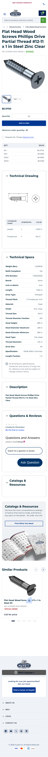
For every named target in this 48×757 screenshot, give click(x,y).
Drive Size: (10, 347)
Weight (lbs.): (11, 266)
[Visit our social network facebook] (6, 731)
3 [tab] (24, 621)
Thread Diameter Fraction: (18, 318)
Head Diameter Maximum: (18, 328)
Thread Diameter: (14, 342)
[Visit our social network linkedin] (26, 731)
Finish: (8, 309)
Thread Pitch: (12, 299)
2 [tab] (18, 621)
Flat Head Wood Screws (35, 27)
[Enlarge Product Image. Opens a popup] (29, 600)
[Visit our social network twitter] (16, 731)
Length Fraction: (13, 356)
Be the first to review (15, 430)
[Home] (15, 13)
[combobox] (24, 20)
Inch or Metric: (12, 285)
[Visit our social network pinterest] (21, 731)
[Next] (43, 569)
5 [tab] (35, 621)
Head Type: (11, 337)
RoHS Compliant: (13, 271)
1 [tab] (13, 621)
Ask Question (30, 462)
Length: (9, 290)
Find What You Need (24, 523)
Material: (9, 304)
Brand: (9, 280)
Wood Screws (15, 27)
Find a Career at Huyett (24, 690)
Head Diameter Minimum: (17, 332)
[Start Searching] (43, 20)
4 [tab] (29, 621)
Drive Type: (11, 295)
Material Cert (28, 137)
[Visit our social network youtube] (11, 731)
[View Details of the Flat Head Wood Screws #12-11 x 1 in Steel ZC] (22, 585)
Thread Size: (11, 313)
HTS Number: (12, 276)
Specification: (12, 351)
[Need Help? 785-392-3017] (44, 4)
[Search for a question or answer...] (24, 450)
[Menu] (5, 14)
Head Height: (11, 323)
